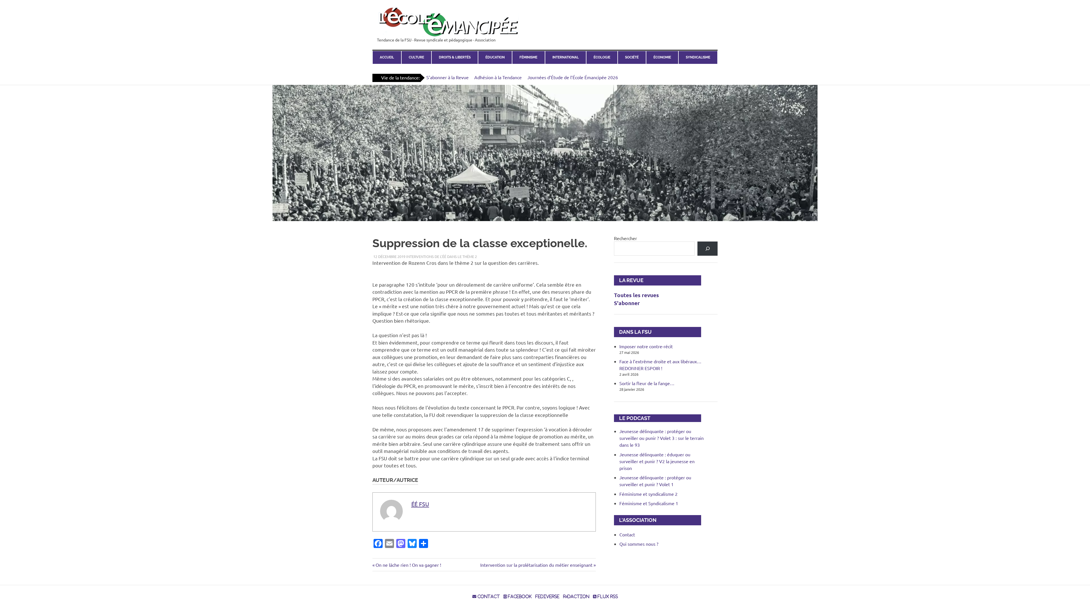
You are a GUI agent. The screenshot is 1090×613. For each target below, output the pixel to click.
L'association (635, 520)
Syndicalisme (698, 57)
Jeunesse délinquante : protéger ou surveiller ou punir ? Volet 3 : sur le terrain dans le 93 (661, 438)
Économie (662, 57)
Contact (627, 534)
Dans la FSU (633, 332)
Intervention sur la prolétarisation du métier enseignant (536, 565)
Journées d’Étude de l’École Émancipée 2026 (572, 77)
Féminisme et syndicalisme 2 (648, 494)
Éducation (495, 57)
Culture (416, 57)
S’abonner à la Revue (447, 77)
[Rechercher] (707, 248)
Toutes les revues (636, 295)
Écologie (602, 57)
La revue (628, 280)
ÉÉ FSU (420, 503)
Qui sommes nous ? (638, 544)
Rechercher (625, 238)
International (565, 57)
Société (632, 57)
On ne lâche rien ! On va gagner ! (408, 565)
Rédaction (576, 597)
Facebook (519, 597)
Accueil (387, 57)
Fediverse (547, 597)
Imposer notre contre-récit (646, 346)
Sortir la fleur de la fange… (646, 383)
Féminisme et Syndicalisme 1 (648, 503)
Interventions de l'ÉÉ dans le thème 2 (441, 256)
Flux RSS (607, 597)
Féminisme (528, 57)
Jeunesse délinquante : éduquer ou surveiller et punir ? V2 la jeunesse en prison (657, 461)
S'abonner (627, 302)
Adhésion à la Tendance (498, 77)
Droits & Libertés (455, 57)
